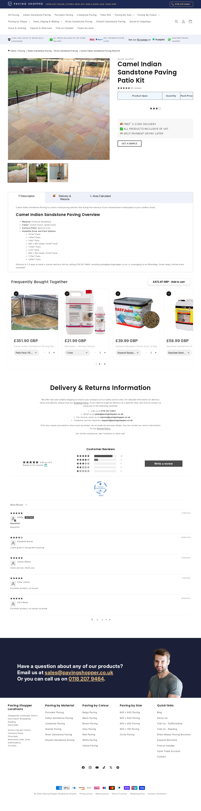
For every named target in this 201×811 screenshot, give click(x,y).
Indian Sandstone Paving (59, 717)
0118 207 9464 (86, 679)
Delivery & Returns (65, 198)
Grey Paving (89, 728)
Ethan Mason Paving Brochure (173, 734)
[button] (124, 15)
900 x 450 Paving (130, 723)
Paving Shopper (50, 794)
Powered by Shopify (67, 794)
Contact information (157, 793)
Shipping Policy (81, 403)
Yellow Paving (90, 745)
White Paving (89, 740)
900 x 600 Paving (130, 717)
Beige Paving (89, 712)
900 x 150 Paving (129, 728)
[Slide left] (96, 364)
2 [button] (97, 619)
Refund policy (102, 793)
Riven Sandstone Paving (58, 734)
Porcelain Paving (54, 712)
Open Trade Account (168, 751)
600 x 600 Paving (130, 712)
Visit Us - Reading (167, 728)
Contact (161, 756)
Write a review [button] (163, 463)
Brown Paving (90, 723)
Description (28, 196)
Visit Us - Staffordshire (169, 723)
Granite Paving (53, 728)
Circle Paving (127, 734)
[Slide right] (105, 364)
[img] (16, 513)
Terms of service (119, 793)
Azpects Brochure (167, 740)
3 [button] (102, 619)
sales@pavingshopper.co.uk (79, 672)
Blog (159, 712)
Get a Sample (129, 143)
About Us (162, 717)
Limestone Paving (55, 723)
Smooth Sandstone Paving (60, 740)
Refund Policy (103, 428)
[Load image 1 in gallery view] (17, 172)
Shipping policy (137, 793)
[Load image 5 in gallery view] (58, 172)
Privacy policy (86, 793)
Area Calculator (102, 196)
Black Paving (89, 717)
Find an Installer (166, 745)
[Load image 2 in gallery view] (38, 172)
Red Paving (88, 734)
